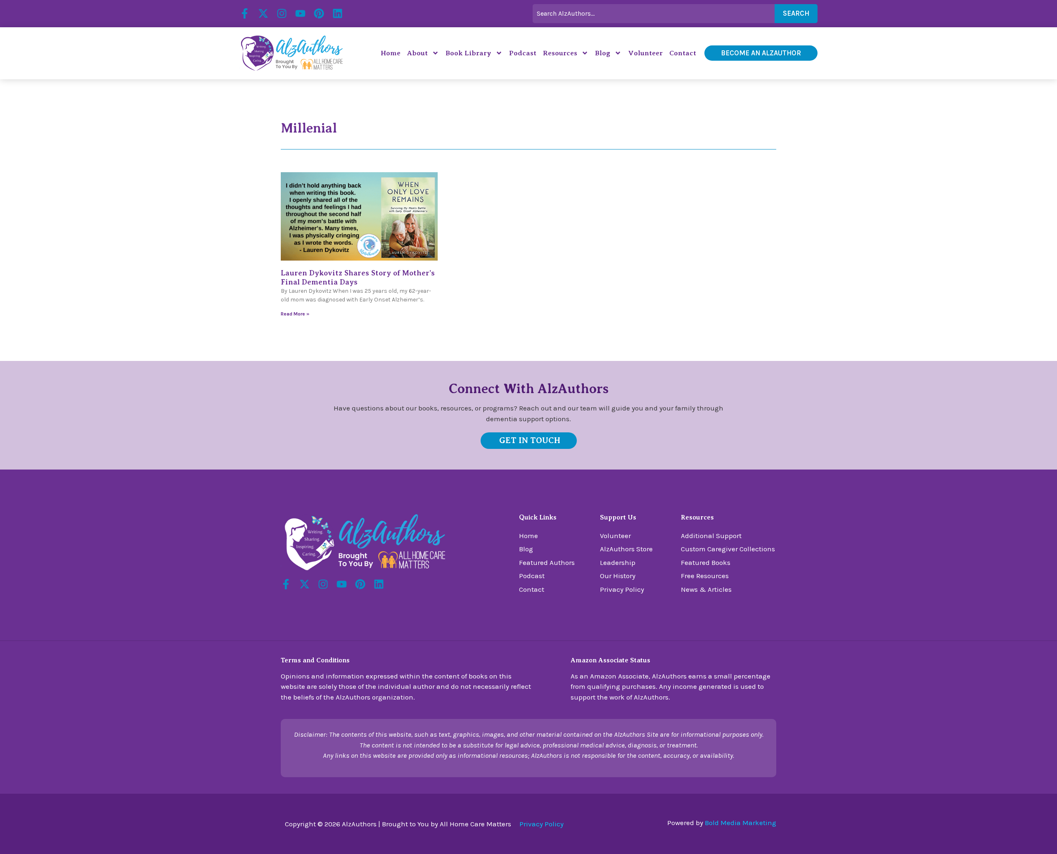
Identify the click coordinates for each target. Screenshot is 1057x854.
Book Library (468, 53)
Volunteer (645, 53)
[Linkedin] (337, 13)
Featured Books (705, 562)
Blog (602, 53)
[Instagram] (282, 13)
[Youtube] (300, 13)
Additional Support (711, 535)
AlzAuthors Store (626, 549)
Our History (617, 576)
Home (391, 53)
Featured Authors (547, 562)
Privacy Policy (622, 589)
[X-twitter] (263, 13)
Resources (560, 53)
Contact (682, 53)
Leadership (617, 562)
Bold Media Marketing (740, 822)
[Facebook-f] (244, 13)
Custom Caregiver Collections (728, 549)
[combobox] (654, 13)
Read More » (295, 314)
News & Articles (706, 589)
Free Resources (705, 576)
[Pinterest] (319, 13)
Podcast (522, 53)
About (417, 53)
